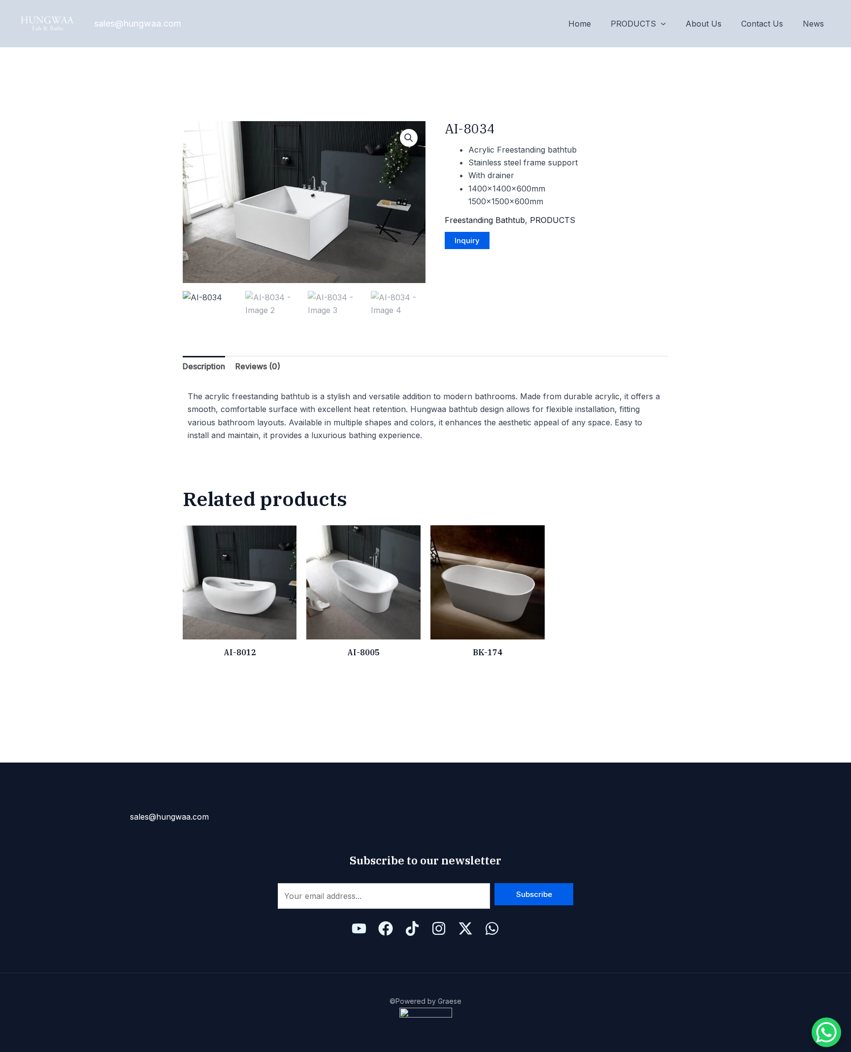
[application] (661, 23)
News (813, 24)
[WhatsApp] (492, 928)
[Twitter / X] (465, 928)
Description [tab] (204, 366)
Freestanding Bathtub (485, 220)
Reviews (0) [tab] (257, 366)
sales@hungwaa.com (137, 23)
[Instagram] (438, 928)
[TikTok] (412, 928)
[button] (409, 138)
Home (579, 24)
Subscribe (534, 894)
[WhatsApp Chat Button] (826, 1032)
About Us (703, 24)
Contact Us (762, 24)
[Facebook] (385, 928)
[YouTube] (359, 928)
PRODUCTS (633, 24)
